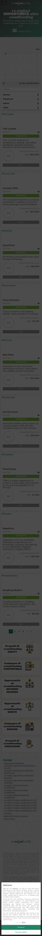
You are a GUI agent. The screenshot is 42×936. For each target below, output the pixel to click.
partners (15, 888)
